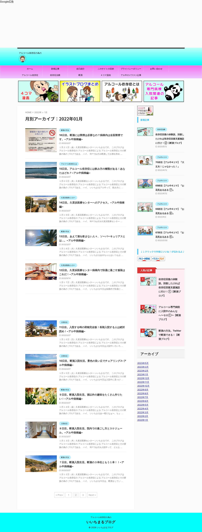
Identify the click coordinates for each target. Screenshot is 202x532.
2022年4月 (142, 408)
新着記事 (55, 68)
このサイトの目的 (106, 68)
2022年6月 (142, 401)
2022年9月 (142, 389)
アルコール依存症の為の (101, 517)
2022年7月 (142, 397)
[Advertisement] (94, 25)
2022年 (38, 112)
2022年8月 (142, 393)
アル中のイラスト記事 (131, 75)
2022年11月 (143, 382)
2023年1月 (142, 374)
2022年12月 (143, 378)
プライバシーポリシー (131, 68)
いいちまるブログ (101, 522)
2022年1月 (142, 420)
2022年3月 (142, 412)
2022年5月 (142, 404)
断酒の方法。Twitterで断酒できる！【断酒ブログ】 (170, 334)
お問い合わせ (156, 68)
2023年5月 (143, 363)
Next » (92, 494)
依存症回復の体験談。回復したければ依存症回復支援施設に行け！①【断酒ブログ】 (170, 287)
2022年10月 (143, 385)
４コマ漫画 (106, 75)
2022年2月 (142, 416)
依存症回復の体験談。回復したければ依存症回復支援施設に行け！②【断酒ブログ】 (169, 138)
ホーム (30, 68)
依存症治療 (55, 75)
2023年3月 (143, 367)
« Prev (59, 494)
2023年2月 (142, 370)
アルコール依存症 (30, 75)
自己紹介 (80, 68)
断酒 (80, 75)
